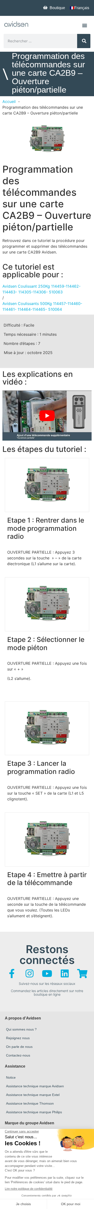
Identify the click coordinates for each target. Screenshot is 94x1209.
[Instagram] (29, 973)
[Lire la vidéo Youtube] (47, 416)
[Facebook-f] (11, 973)
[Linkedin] (64, 973)
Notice (11, 1077)
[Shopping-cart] (82, 973)
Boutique (57, 8)
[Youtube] (47, 973)
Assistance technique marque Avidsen (35, 1086)
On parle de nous (19, 1047)
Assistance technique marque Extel (33, 1095)
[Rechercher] (83, 41)
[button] (84, 25)
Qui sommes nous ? (21, 1029)
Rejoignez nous (18, 1038)
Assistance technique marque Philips (34, 1112)
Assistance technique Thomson (30, 1103)
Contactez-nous (18, 1055)
